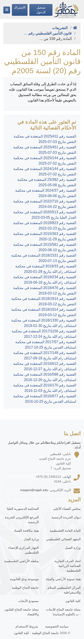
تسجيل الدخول (40, 10)
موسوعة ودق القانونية (24, 579)
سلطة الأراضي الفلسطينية (21, 561)
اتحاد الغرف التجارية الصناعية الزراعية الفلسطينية (67, 565)
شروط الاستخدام (26, 626)
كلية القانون (73, 601)
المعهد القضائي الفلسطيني (63, 539)
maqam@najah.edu (34, 490)
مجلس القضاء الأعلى (67, 508)
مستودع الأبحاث (28, 601)
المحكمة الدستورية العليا (23, 508)
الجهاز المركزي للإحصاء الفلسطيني (23, 550)
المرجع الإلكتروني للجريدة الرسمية (22, 519)
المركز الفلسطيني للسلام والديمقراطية (64, 590)
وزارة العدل (31, 539)
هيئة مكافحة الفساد (26, 530)
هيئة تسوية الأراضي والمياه (63, 579)
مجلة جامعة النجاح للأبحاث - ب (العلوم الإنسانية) (63, 612)
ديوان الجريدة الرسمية (66, 517)
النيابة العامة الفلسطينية (65, 530)
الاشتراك (20, 7)
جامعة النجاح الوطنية (25, 587)
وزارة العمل (73, 547)
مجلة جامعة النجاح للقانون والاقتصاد (21, 612)
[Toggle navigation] (6, 10)
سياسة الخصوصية (57, 626)
